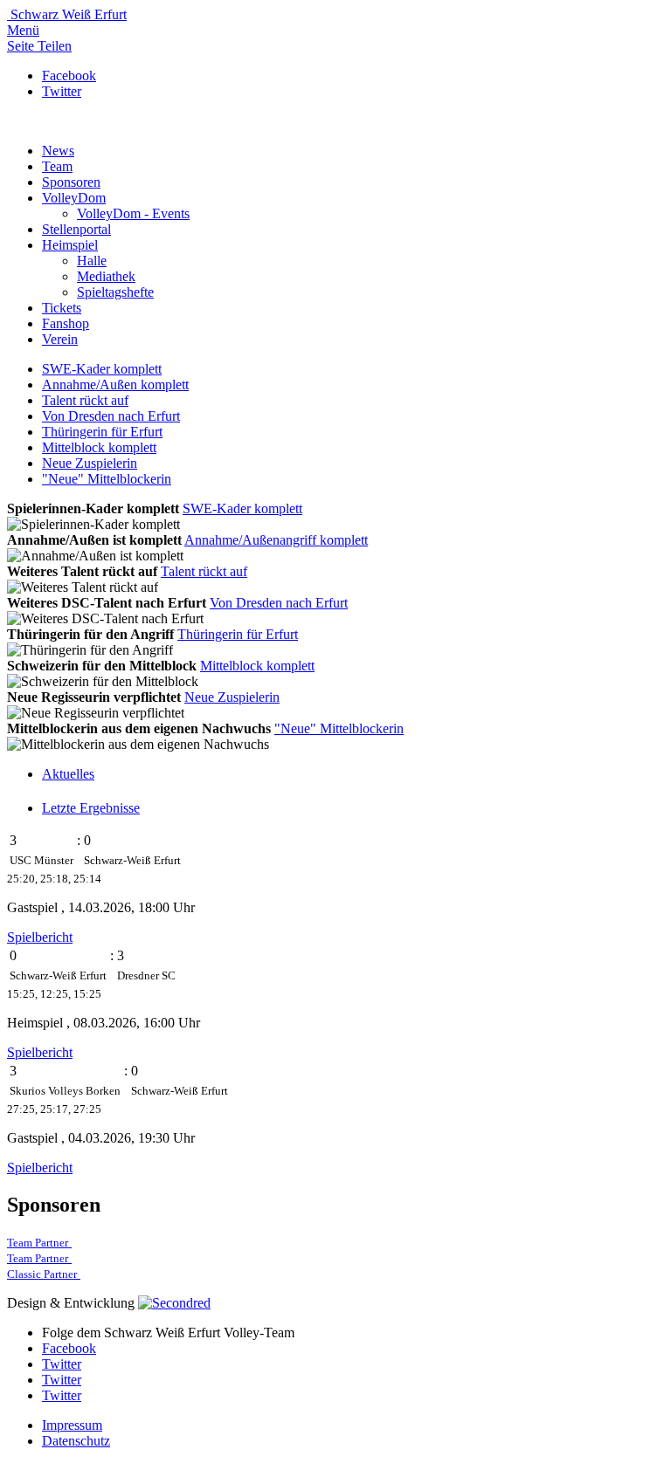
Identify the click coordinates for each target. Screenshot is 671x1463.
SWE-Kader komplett (102, 368)
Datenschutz (76, 1440)
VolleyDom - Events (133, 213)
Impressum (72, 1425)
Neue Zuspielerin (89, 463)
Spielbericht (40, 937)
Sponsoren (71, 182)
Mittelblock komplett (99, 447)
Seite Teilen (39, 45)
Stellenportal (76, 229)
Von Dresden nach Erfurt (111, 416)
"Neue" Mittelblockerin (106, 478)
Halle (92, 260)
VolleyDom (74, 197)
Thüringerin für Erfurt (102, 431)
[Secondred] (174, 1302)
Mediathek (106, 276)
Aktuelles (68, 773)
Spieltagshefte (115, 292)
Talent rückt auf (85, 400)
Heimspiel (70, 244)
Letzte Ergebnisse (91, 807)
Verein (60, 339)
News (58, 150)
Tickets (61, 307)
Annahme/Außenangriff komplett (276, 539)
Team (57, 166)
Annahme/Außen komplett (115, 384)
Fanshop (65, 323)
